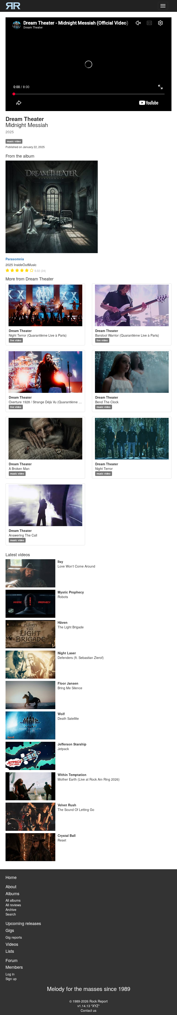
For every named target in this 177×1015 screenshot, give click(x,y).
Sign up (11, 978)
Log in (10, 974)
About (11, 886)
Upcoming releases (23, 923)
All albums (13, 900)
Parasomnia (15, 259)
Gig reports (14, 937)
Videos (12, 944)
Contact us (88, 1010)
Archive (11, 909)
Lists (10, 951)
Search (11, 914)
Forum (12, 960)
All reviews (13, 905)
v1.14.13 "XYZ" (88, 1005)
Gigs (10, 930)
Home (11, 877)
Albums (12, 893)
